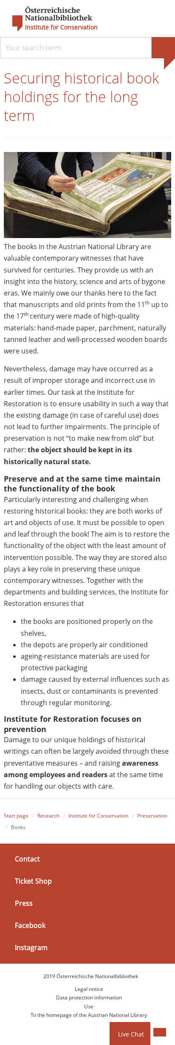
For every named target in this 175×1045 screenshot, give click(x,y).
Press (24, 903)
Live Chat (131, 1034)
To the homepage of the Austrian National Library (89, 1015)
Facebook (30, 925)
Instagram (31, 947)
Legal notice (89, 989)
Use (88, 1006)
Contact (27, 858)
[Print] (159, 1032)
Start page (16, 815)
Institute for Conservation (61, 27)
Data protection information (89, 997)
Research (48, 815)
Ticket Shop (33, 881)
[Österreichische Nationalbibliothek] (48, 19)
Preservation (152, 815)
